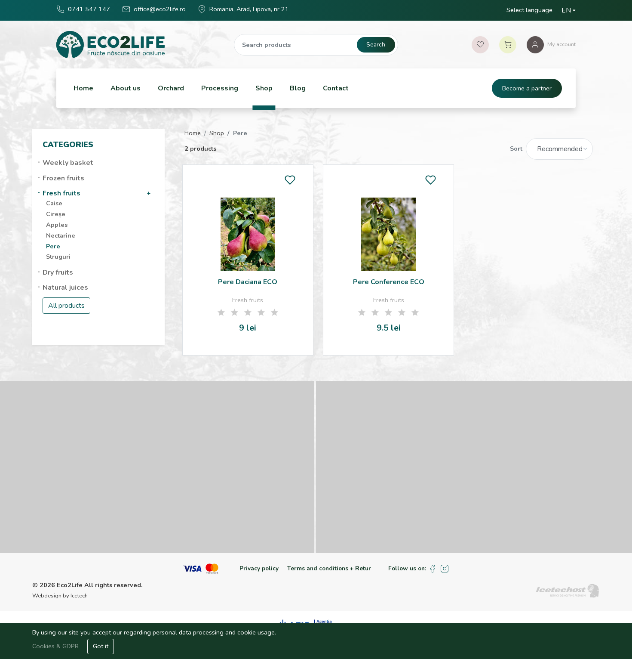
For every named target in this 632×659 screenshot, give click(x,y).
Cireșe (55, 214)
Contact (336, 88)
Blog (298, 88)
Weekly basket (68, 162)
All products (66, 305)
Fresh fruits (61, 193)
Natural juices (65, 287)
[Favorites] (480, 44)
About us (125, 88)
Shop (264, 88)
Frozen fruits (63, 178)
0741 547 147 (89, 9)
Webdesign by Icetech (60, 596)
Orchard (171, 88)
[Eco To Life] (110, 44)
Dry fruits (58, 272)
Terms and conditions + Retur (329, 568)
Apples (56, 224)
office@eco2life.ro (160, 9)
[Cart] (507, 44)
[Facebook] (432, 568)
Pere (53, 246)
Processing (219, 88)
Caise (54, 203)
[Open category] (148, 193)
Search (375, 44)
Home (83, 88)
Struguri (58, 256)
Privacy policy (259, 568)
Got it (100, 646)
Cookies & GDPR (56, 646)
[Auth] (535, 44)
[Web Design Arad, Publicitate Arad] (567, 590)
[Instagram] (444, 568)
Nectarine (60, 235)
